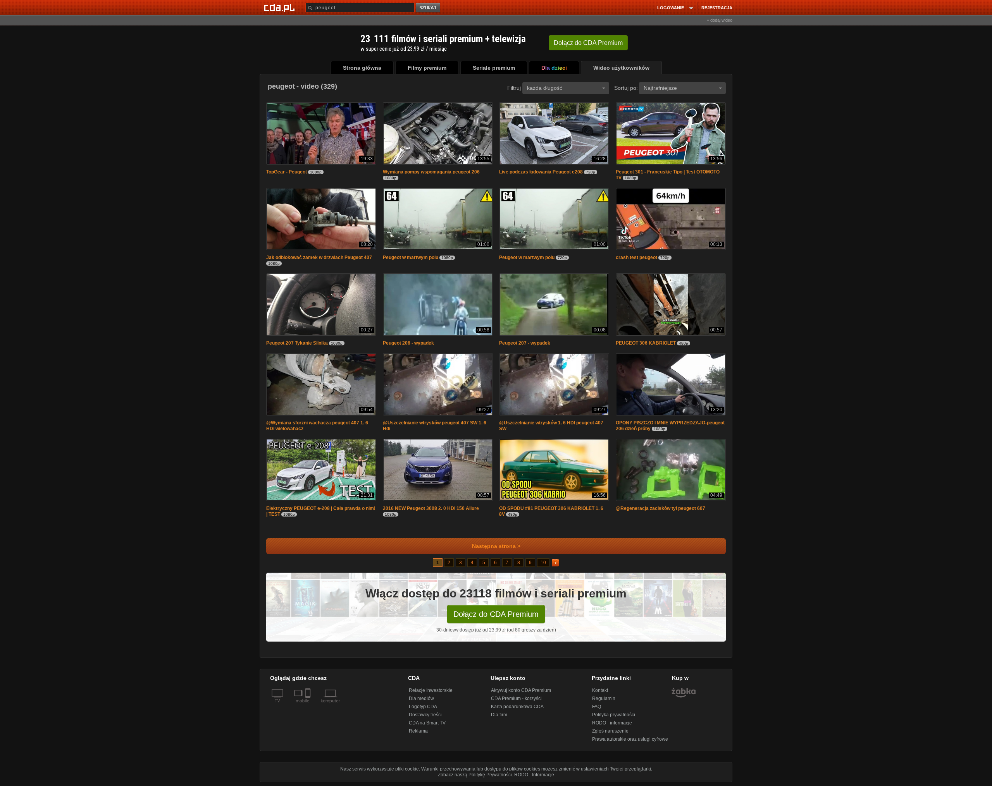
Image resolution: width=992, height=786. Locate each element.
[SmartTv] (309, 705)
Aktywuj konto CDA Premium (521, 690)
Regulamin (603, 698)
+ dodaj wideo (719, 20)
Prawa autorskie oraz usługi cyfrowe (630, 739)
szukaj (428, 8)
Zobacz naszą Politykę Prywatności (475, 774)
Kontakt (600, 690)
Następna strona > (496, 546)
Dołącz (588, 42)
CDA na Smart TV (427, 723)
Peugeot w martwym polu (410, 257)
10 (543, 562)
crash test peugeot (636, 257)
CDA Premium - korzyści (516, 698)
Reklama (418, 731)
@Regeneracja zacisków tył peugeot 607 (660, 508)
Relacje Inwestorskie (431, 690)
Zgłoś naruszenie (610, 731)
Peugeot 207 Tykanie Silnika (297, 343)
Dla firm (499, 714)
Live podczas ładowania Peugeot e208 (541, 172)
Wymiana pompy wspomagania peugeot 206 (431, 172)
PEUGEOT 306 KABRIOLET (646, 343)
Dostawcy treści (425, 714)
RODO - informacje (612, 723)
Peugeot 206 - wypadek (408, 343)
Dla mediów (421, 698)
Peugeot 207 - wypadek (524, 343)
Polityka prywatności (613, 714)
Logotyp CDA (423, 706)
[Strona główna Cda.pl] (280, 7)
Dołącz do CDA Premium (496, 614)
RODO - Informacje (534, 774)
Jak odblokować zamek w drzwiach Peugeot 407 (319, 257)
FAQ (596, 706)
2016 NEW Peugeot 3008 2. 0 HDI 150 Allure (431, 508)
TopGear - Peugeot (286, 172)
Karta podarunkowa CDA (517, 706)
